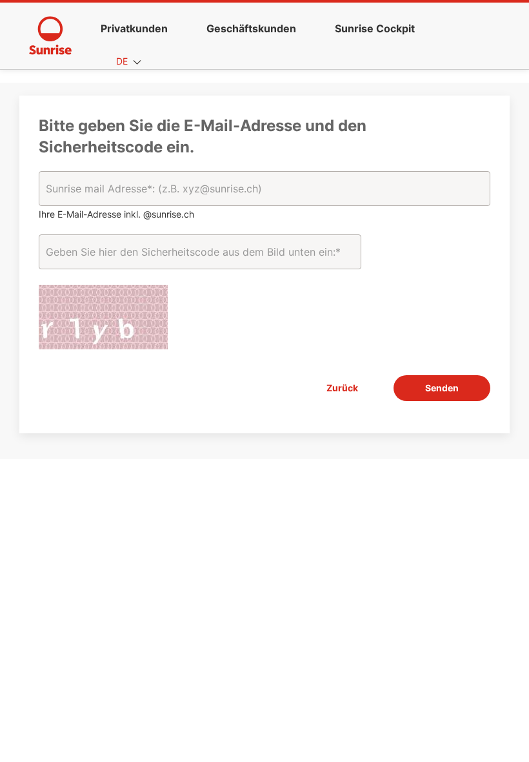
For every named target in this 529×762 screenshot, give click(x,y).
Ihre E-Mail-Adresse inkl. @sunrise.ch (116, 214)
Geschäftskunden (251, 28)
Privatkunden (134, 28)
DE (123, 61)
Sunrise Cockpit (375, 28)
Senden (442, 387)
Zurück (342, 387)
